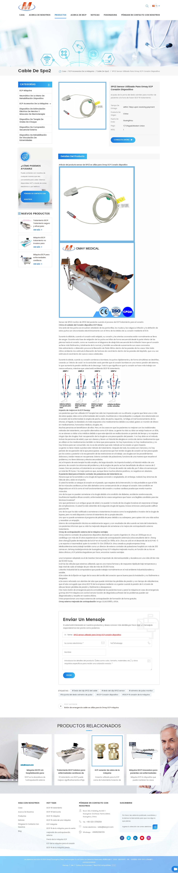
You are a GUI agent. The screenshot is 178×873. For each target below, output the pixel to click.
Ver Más (36, 230)
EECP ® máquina (53, 816)
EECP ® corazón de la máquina (137, 694)
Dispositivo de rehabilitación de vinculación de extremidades (33, 138)
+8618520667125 (98, 832)
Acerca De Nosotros (26, 812)
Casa (22, 15)
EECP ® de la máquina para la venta (60, 828)
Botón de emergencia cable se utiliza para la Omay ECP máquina (143, 772)
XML (72, 865)
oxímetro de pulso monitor (142, 690)
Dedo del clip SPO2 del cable (85, 690)
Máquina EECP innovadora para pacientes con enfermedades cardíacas (107, 772)
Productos (60, 15)
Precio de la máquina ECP (56, 839)
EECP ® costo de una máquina (58, 820)
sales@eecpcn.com (105, 827)
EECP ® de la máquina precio (58, 847)
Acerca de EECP (78, 15)
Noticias (95, 15)
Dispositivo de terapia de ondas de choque (31, 121)
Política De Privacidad (84, 865)
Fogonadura (110, 15)
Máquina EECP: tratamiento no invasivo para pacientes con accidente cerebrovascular (40, 240)
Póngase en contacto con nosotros (140, 15)
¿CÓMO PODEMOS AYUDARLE (31, 167)
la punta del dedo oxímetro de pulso (77, 694)
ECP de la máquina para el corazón (60, 843)
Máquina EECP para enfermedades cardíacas (41, 257)
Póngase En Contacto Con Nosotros (28, 825)
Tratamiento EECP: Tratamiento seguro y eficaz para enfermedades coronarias (41, 223)
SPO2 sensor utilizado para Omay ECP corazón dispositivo (97, 634)
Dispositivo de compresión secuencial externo (32, 128)
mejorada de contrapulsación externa (58, 834)
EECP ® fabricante (53, 812)
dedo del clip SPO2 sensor (114, 690)
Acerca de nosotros (39, 15)
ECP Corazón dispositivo (108, 694)
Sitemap (65, 865)
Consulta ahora (121, 139)
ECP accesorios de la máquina (33, 103)
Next (163, 759)
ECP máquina (25, 90)
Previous (14, 759)
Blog (20, 831)
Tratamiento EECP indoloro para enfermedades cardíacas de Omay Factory (35, 772)
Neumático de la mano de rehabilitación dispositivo (31, 97)
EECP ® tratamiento (54, 808)
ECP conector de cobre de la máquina (71, 771)
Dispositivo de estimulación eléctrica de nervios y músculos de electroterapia (32, 111)
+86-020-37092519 (94, 822)
